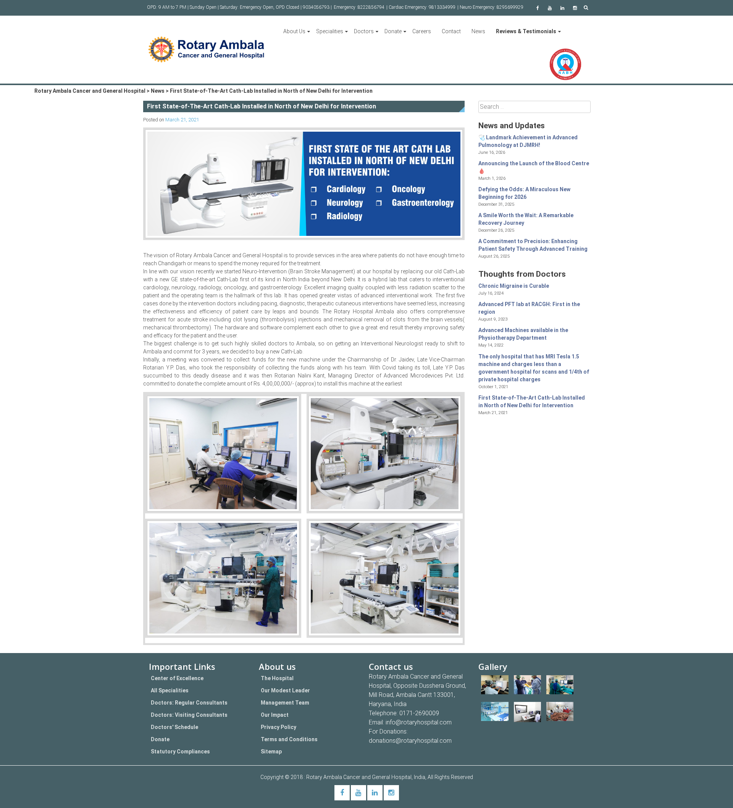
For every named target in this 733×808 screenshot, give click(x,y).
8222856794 (371, 7)
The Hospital (277, 678)
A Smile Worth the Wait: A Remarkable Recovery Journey (525, 219)
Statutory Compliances (180, 751)
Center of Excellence (177, 678)
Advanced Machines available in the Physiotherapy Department (523, 334)
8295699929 (510, 7)
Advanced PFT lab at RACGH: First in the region (529, 308)
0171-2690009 (419, 713)
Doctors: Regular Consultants (189, 703)
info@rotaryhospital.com (419, 722)
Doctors (364, 31)
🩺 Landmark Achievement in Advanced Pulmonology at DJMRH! (528, 141)
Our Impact (275, 715)
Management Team (285, 703)
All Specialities (170, 690)
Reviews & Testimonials (526, 31)
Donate (393, 31)
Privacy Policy (278, 727)
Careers (421, 31)
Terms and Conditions (289, 739)
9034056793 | (317, 7)
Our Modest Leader (285, 690)
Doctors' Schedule (174, 727)
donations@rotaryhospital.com (410, 740)
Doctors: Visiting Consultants (189, 715)
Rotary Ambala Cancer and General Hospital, (360, 777)
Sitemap (271, 751)
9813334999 (442, 7)
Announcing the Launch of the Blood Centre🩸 (533, 167)
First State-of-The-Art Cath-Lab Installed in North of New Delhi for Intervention (531, 401)
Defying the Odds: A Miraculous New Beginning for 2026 (524, 193)
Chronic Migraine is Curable (513, 286)
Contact (451, 31)
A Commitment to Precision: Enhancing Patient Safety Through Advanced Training (533, 245)
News (478, 31)
